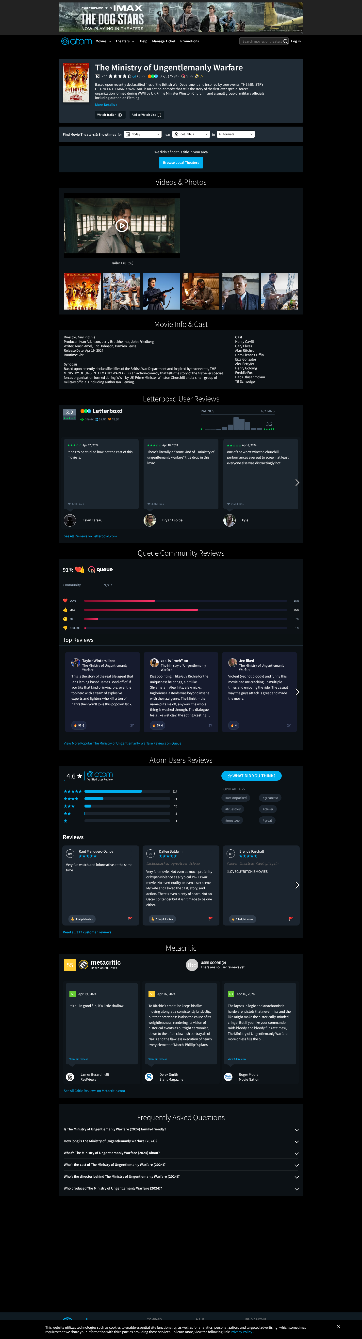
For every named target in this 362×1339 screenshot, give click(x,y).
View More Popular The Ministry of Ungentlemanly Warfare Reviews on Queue (122, 743)
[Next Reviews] (297, 483)
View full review (78, 1059)
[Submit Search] (285, 41)
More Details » (106, 104)
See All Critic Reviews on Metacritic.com (94, 1090)
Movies (101, 41)
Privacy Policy (242, 1331)
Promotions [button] (189, 41)
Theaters (122, 41)
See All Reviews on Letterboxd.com (90, 536)
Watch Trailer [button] (106, 115)
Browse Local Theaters (181, 162)
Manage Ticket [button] (163, 41)
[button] (143, 134)
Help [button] (143, 41)
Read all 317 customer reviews (87, 932)
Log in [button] (296, 41)
